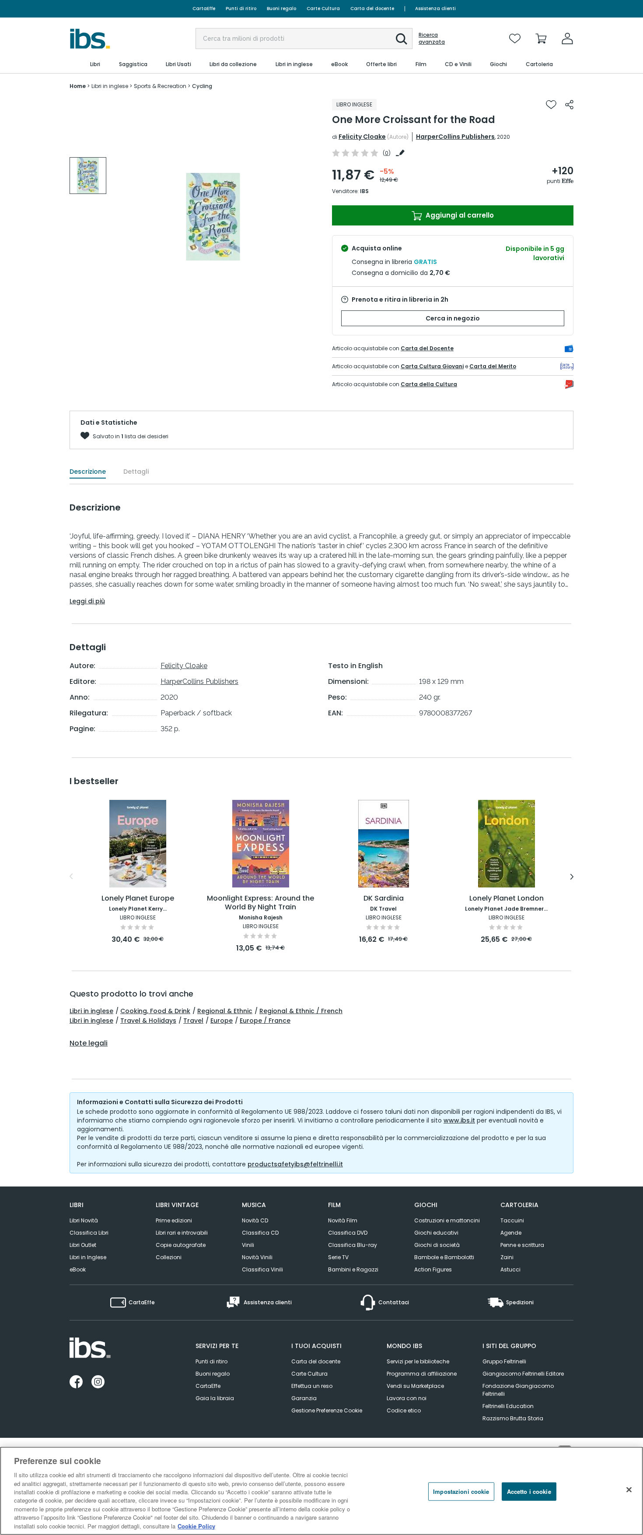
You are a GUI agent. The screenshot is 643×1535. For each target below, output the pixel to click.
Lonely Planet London (506, 898)
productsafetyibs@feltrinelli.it (295, 1164)
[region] (321, 1491)
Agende (510, 1232)
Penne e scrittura (522, 1245)
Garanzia (304, 1398)
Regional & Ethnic (224, 1011)
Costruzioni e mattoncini (447, 1220)
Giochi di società (437, 1245)
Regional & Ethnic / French (300, 1011)
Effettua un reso (311, 1386)
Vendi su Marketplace (415, 1386)
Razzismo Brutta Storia (512, 1418)
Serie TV (338, 1257)
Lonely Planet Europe (137, 898)
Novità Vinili (257, 1257)
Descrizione (88, 471)
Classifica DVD (347, 1232)
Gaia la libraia (215, 1398)
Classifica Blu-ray (352, 1245)
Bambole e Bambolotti (444, 1257)
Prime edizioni (174, 1220)
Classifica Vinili (262, 1269)
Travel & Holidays (148, 1020)
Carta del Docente (427, 348)
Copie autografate (181, 1245)
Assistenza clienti (435, 8)
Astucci (510, 1269)
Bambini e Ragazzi (353, 1269)
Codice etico (404, 1410)
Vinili (248, 1245)
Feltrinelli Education (508, 1406)
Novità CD (255, 1220)
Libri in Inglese (88, 1257)
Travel (193, 1020)
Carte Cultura (323, 8)
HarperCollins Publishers (455, 136)
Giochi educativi (436, 1232)
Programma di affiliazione (422, 1373)
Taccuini (512, 1220)
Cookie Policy (196, 1526)
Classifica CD (260, 1232)
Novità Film (342, 1220)
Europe (221, 1020)
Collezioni (169, 1257)
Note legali (89, 1043)
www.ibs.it (459, 1120)
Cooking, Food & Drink (155, 1011)
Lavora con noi (406, 1398)
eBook (78, 1269)
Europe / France (265, 1020)
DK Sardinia (383, 898)
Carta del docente (372, 8)
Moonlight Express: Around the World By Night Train (260, 903)
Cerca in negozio (453, 318)
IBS (364, 191)
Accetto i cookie (529, 1491)
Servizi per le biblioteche (418, 1361)
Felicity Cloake (362, 136)
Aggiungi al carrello (459, 215)
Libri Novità (84, 1220)
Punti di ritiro (241, 8)
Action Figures (433, 1269)
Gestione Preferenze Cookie (326, 1410)
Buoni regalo (281, 8)
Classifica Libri (89, 1232)
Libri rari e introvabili (182, 1232)
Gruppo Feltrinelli (504, 1361)
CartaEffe (203, 8)
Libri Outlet (83, 1245)
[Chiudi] (629, 1490)
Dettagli (136, 471)
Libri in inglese (91, 1011)
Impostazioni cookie (461, 1491)
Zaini (507, 1257)
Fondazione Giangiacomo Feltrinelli (518, 1390)
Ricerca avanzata (432, 39)
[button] (401, 39)
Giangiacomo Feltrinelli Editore (523, 1373)
